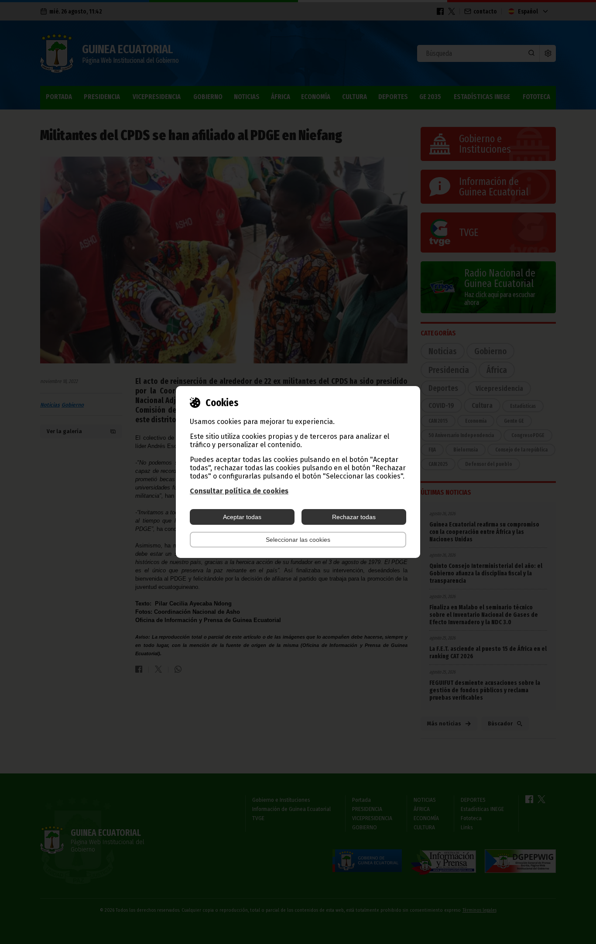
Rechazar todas (354, 516)
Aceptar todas (242, 516)
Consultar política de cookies (239, 491)
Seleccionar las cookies (298, 539)
